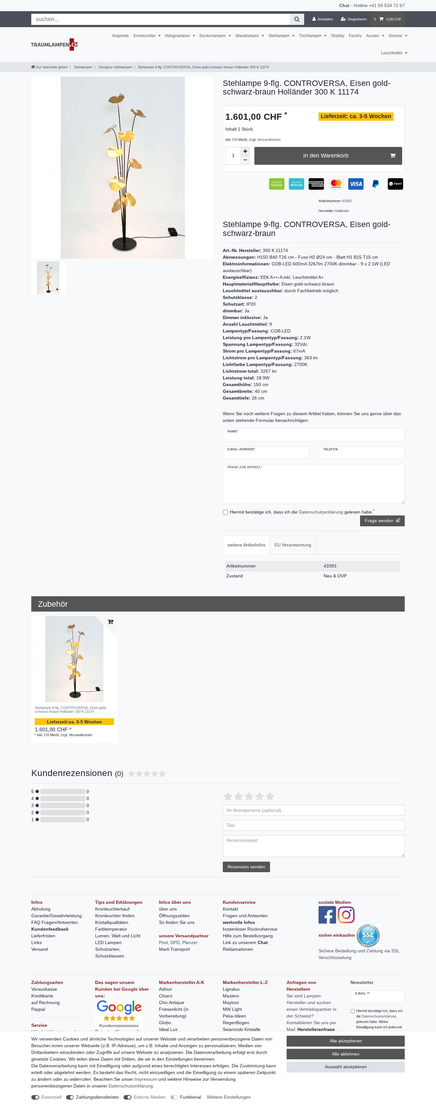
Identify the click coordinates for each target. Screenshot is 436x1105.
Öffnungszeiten (174, 915)
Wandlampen (248, 36)
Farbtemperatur (111, 929)
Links (36, 942)
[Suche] (297, 19)
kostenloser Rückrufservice (250, 929)
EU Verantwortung (292, 544)
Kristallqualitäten (111, 922)
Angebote (120, 36)
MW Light (232, 1009)
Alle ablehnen (345, 1053)
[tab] (246, 545)
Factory (355, 36)
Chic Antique (171, 1002)
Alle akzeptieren (346, 1040)
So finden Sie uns (176, 922)
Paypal (38, 1009)
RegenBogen (236, 1022)
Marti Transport (174, 949)
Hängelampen (178, 36)
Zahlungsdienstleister (97, 1097)
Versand (39, 949)
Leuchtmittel (392, 53)
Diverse (396, 36)
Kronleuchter (145, 36)
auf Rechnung (45, 1002)
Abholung (40, 908)
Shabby (337, 36)
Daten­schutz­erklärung (131, 1085)
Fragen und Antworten (245, 915)
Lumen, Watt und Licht (117, 935)
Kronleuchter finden (115, 915)
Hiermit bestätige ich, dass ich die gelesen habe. (302, 511)
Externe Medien (150, 1097)
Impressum (145, 1079)
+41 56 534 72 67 (387, 5)
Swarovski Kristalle (241, 1029)
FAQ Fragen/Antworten (54, 922)
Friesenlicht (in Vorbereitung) (174, 1012)
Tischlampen (310, 36)
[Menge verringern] (245, 160)
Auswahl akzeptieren (346, 1066)
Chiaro (165, 995)
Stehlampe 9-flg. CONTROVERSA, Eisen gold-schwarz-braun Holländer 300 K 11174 (71, 709)
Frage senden (379, 520)
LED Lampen (108, 942)
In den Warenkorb (326, 155)
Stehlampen (279, 36)
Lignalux (231, 989)
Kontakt (230, 908)
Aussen (373, 36)
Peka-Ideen (234, 1015)
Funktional (190, 1097)
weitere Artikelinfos (246, 544)
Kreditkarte (42, 995)
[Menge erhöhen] (245, 151)
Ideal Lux (168, 1029)
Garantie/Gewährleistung (56, 915)
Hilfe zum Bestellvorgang (248, 935)
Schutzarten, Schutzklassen (109, 952)
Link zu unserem (245, 942)
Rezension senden (246, 866)
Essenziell (51, 1097)
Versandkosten (269, 139)
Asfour (165, 989)
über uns (168, 908)
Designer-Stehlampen (115, 67)
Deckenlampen (213, 36)
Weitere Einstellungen (229, 1097)
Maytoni (231, 1002)
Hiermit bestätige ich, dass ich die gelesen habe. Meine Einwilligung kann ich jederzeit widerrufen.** (379, 1021)
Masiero (231, 995)
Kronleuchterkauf (112, 908)
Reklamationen (238, 949)
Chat (344, 5)
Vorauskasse (44, 989)
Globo (165, 1022)
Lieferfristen (43, 935)
